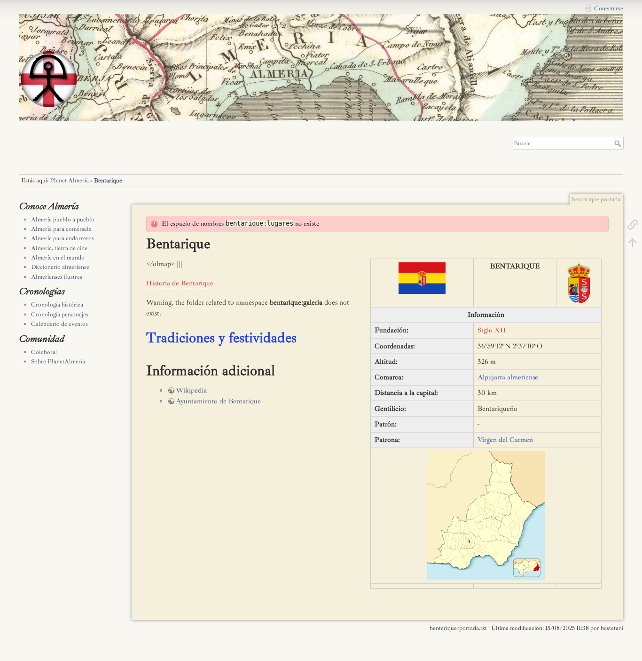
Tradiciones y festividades (221, 337)
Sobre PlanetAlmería (58, 361)
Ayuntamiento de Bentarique (218, 401)
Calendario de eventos (59, 324)
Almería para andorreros (62, 238)
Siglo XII (492, 330)
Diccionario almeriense (60, 267)
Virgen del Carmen (505, 439)
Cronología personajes (59, 314)
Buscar (618, 143)
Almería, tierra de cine (59, 248)
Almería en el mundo (58, 257)
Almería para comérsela (61, 229)
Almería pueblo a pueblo (62, 219)
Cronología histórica (57, 304)
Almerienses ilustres (56, 277)
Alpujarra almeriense (508, 377)
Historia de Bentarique (179, 283)
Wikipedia (191, 390)
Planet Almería (69, 180)
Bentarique (108, 180)
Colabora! (44, 352)
